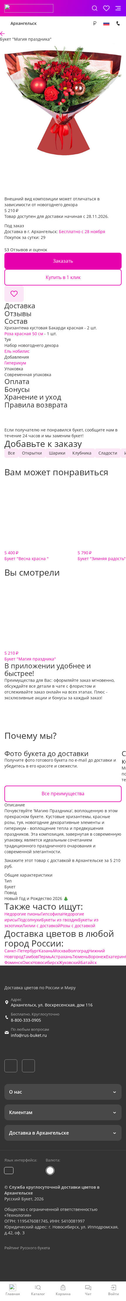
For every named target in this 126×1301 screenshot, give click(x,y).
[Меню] (118, 8)
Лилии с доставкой (41, 925)
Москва (60, 951)
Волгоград (78, 951)
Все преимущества (63, 793)
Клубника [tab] (81, 453)
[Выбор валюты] (94, 23)
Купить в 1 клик (63, 277)
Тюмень (80, 956)
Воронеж (97, 956)
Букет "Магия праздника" (30, 656)
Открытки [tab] (32, 453)
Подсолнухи (29, 920)
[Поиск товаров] (94, 8)
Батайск (89, 962)
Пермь (44, 956)
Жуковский (70, 962)
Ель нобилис (17, 351)
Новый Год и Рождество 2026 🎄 (36, 898)
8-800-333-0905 (26, 1020)
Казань (46, 951)
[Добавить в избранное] (14, 293)
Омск (27, 962)
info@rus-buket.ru (29, 1035)
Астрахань (61, 956)
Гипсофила (51, 914)
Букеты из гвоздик (59, 920)
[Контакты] (118, 23)
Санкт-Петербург (21, 951)
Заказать (63, 261)
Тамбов (30, 956)
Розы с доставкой (77, 925)
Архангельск (24, 23)
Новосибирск (46, 962)
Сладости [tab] (107, 453)
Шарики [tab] (57, 453)
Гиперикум (15, 363)
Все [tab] (11, 453)
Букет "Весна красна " (26, 555)
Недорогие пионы (22, 914)
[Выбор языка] (106, 23)
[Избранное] (106, 8)
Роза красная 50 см (23, 333)
